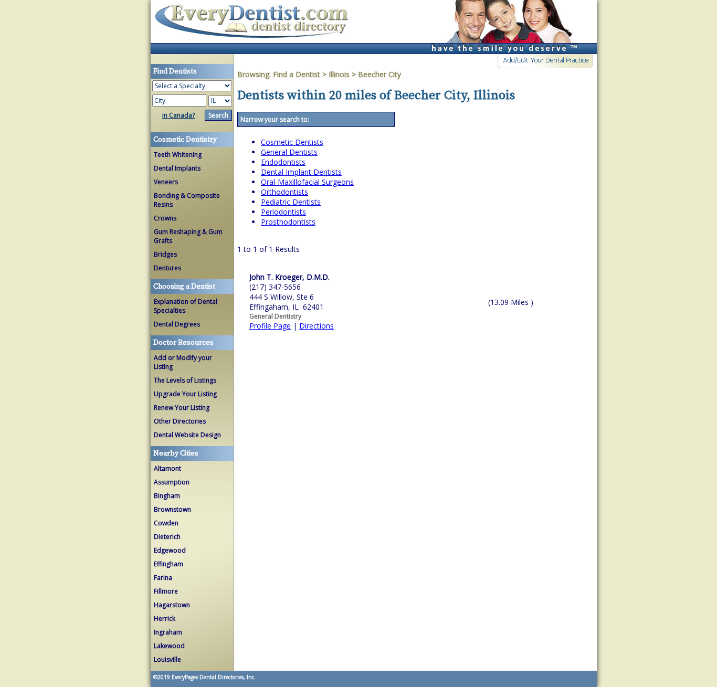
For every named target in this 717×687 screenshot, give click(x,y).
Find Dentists (256, 27)
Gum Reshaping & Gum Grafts (188, 236)
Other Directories (180, 421)
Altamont (167, 468)
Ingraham (168, 632)
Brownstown (172, 509)
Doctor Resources (183, 342)
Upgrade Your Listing (185, 393)
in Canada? (178, 115)
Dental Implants (177, 168)
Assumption (171, 482)
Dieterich (167, 536)
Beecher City (379, 74)
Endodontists (283, 162)
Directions (316, 326)
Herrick (164, 618)
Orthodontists (284, 192)
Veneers (166, 181)
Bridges (165, 254)
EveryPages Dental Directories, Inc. (213, 677)
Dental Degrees (177, 324)
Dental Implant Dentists (301, 172)
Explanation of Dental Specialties (185, 306)
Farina (163, 577)
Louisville (167, 659)
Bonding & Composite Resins (187, 200)
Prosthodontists (288, 222)
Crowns (165, 218)
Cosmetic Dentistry (185, 139)
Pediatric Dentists (291, 202)
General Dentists (289, 152)
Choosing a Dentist (184, 286)
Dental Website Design (187, 434)
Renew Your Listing (181, 407)
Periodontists (283, 212)
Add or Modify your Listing (183, 362)
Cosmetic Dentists (292, 142)
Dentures (167, 267)
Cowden (166, 523)
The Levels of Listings (185, 380)
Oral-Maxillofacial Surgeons (307, 182)
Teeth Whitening (178, 154)
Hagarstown (172, 604)
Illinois (339, 74)
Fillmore (166, 591)
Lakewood (169, 645)
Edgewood (170, 550)
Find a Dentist (296, 74)
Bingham (167, 495)
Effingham (168, 563)
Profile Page (270, 326)
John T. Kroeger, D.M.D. (289, 277)
